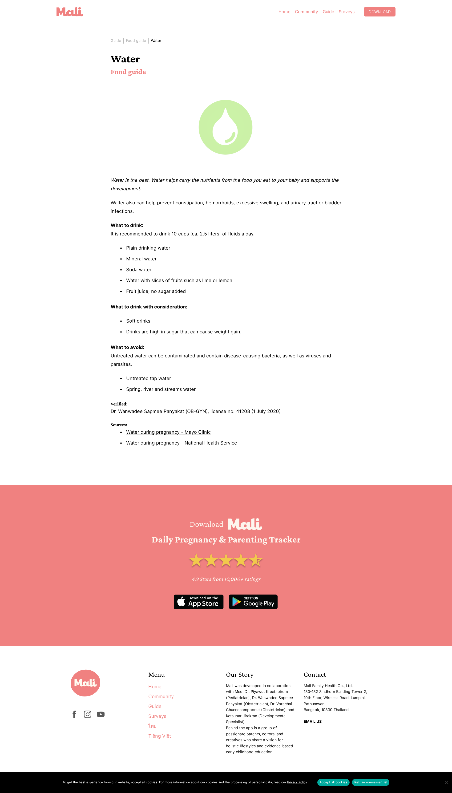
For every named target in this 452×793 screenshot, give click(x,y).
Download (380, 11)
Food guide (136, 40)
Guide (328, 11)
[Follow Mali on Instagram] (87, 716)
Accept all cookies (333, 782)
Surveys (347, 11)
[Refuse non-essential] (446, 782)
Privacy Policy (297, 782)
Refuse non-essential (370, 782)
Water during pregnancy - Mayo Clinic (168, 432)
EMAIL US (313, 721)
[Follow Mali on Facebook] (74, 716)
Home (284, 11)
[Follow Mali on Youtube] (101, 716)
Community (306, 11)
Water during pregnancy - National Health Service (181, 443)
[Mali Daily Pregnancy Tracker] (73, 11)
